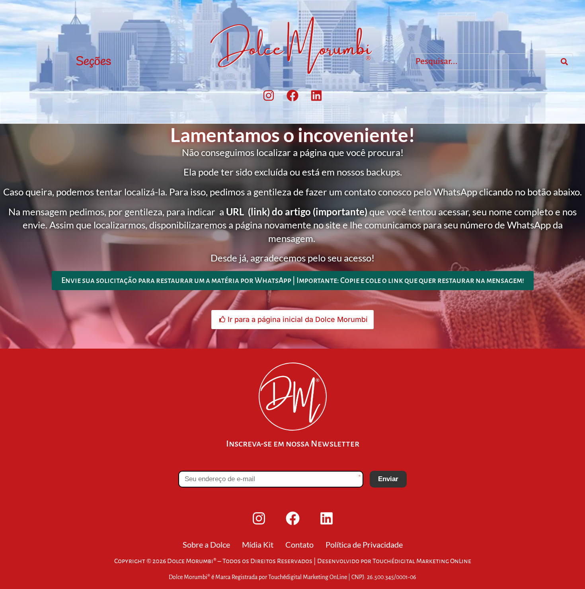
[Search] (564, 62)
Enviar (388, 479)
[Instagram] (269, 95)
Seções (93, 62)
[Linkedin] (316, 95)
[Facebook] (292, 95)
